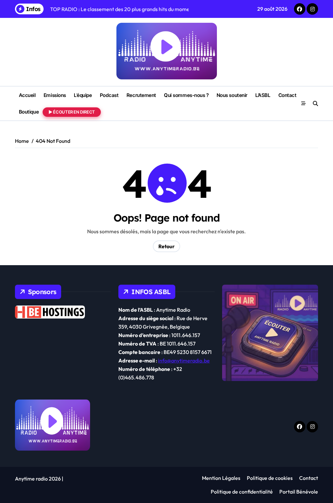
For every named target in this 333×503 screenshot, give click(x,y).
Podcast (109, 95)
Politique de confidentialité (242, 491)
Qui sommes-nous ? (186, 95)
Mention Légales (221, 478)
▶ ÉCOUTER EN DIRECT (71, 112)
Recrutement (141, 95)
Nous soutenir (232, 95)
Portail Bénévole (298, 491)
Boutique (29, 112)
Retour (166, 246)
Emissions (55, 95)
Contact (287, 95)
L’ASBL (262, 95)
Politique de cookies (270, 478)
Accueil (27, 95)
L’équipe (83, 95)
